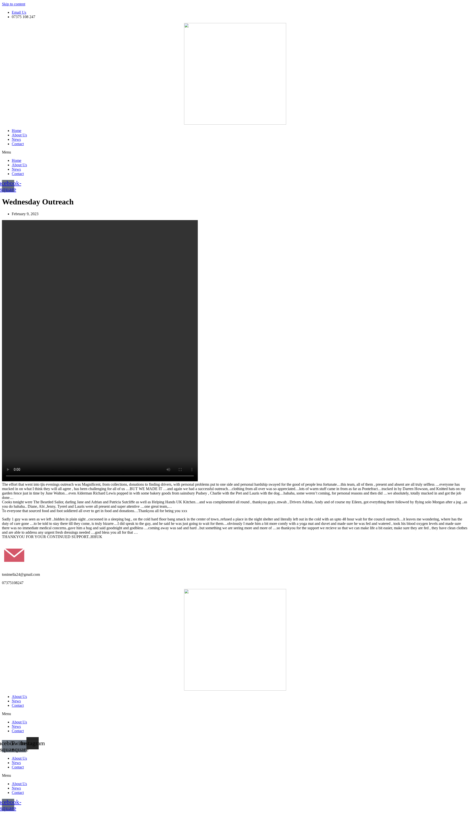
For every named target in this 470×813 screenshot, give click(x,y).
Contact (18, 144)
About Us (19, 135)
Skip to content (13, 4)
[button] (235, 152)
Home (16, 131)
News (16, 139)
